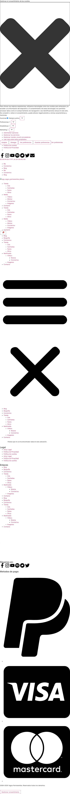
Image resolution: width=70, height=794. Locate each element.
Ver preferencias (25, 142)
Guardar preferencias (42, 142)
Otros (9, 192)
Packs (9, 190)
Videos (9, 256)
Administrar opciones (11, 133)
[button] (35, 53)
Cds (8, 186)
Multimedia (7, 253)
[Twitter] (27, 155)
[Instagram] (7, 155)
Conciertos (7, 166)
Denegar (13, 142)
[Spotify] (17, 155)
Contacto (7, 206)
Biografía (7, 238)
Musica (13, 258)
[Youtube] (12, 155)
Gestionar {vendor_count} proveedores (17, 137)
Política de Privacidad (11, 148)
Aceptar (4, 142)
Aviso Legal (8, 449)
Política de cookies (10, 145)
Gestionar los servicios (11, 135)
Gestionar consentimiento (10, 792)
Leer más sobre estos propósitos (15, 139)
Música (9, 199)
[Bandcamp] (22, 155)
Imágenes (10, 203)
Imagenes (10, 262)
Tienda (6, 184)
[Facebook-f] (2, 155)
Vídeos (9, 197)
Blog (5, 168)
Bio (5, 164)
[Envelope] (32, 155)
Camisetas (10, 188)
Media (6, 195)
